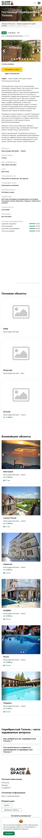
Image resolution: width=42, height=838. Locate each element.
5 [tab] (19, 59)
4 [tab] (17, 59)
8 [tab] (27, 59)
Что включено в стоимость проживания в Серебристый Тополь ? (18, 749)
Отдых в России (8, 24)
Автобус (13, 165)
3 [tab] (14, 59)
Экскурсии (24, 178)
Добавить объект (11, 810)
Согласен (9, 833)
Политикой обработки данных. (16, 829)
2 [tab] (11, 59)
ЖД (3, 165)
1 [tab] (9, 59)
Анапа (4, 26)
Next (37, 51)
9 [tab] (30, 59)
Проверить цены (12, 69)
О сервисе (6, 788)
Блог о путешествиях (10, 796)
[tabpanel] (21, 51)
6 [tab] (22, 59)
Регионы (5, 783)
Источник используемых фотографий (28, 283)
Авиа (7, 165)
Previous (4, 51)
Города (5, 785)
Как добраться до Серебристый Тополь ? (19, 740)
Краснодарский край (26, 24)
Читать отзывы (8, 64)
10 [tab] (33, 59)
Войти (7, 805)
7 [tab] (25, 59)
